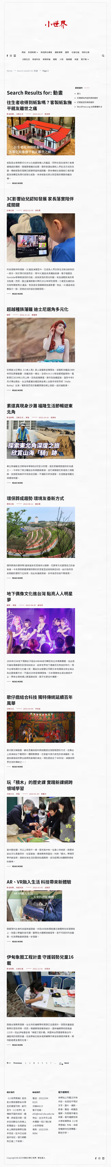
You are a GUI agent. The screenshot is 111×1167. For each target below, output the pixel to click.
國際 (67, 52)
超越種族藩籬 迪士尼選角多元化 (37, 309)
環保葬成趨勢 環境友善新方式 (35, 498)
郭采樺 (47, 114)
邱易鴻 (47, 968)
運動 (55, 59)
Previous (18, 1063)
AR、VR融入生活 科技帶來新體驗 (39, 882)
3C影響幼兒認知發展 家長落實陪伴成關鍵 (40, 201)
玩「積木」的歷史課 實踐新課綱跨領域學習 (40, 785)
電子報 (84, 59)
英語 (76, 59)
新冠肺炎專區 (46, 52)
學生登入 (41, 1157)
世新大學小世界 (29, 1157)
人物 (61, 59)
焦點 (23, 52)
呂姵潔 (47, 887)
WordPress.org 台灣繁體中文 (89, 106)
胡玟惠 (37, 210)
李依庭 (37, 709)
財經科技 (36, 59)
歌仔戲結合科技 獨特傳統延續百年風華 (40, 700)
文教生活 (26, 59)
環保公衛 (85, 52)
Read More (17, 183)
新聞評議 (46, 59)
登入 (79, 93)
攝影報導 (58, 52)
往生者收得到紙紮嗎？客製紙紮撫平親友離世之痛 (39, 105)
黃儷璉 (34, 315)
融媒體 (69, 59)
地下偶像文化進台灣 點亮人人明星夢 (40, 596)
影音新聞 (32, 52)
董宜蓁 (37, 504)
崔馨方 (43, 794)
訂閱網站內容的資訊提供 (87, 98)
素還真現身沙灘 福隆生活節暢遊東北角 (40, 408)
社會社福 (75, 52)
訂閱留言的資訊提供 (85, 102)
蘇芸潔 (40, 605)
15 (61, 1063)
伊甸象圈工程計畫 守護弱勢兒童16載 (40, 960)
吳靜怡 (53, 417)
